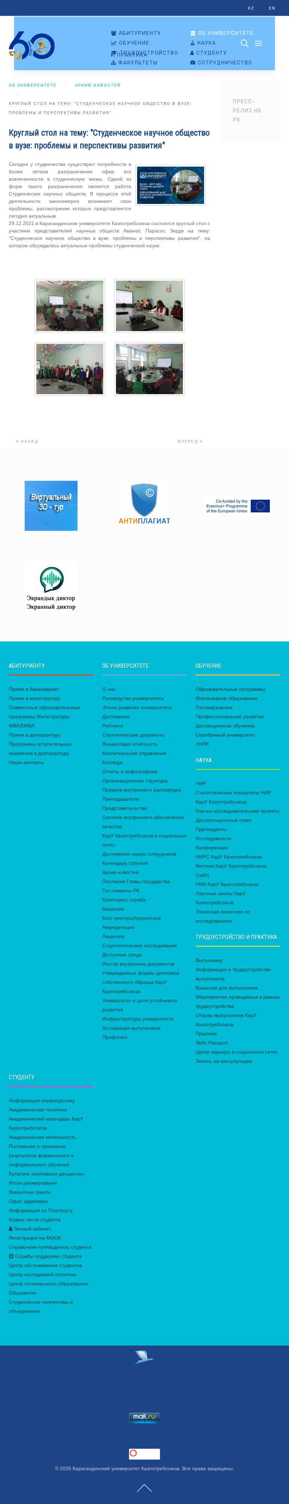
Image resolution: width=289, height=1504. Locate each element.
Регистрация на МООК (35, 1238)
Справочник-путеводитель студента (50, 1247)
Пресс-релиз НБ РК (247, 111)
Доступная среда (122, 954)
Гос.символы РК (120, 890)
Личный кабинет (31, 1228)
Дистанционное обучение (225, 725)
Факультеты (137, 63)
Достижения (116, 716)
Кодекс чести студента (35, 1219)
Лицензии (113, 936)
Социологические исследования (139, 945)
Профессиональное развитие (230, 716)
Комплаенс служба (124, 899)
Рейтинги (112, 725)
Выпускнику (209, 960)
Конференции (212, 847)
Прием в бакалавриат (34, 689)
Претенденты (211, 829)
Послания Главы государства (136, 881)
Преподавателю (121, 799)
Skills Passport (212, 1042)
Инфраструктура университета (137, 1018)
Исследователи (213, 838)
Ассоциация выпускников (131, 1028)
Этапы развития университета (137, 707)
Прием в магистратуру (35, 698)
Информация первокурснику (42, 1100)
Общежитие (22, 1292)
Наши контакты (26, 762)
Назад (28, 441)
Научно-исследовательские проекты (237, 811)
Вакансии (113, 909)
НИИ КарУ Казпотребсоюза (227, 884)
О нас (109, 689)
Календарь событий (125, 863)
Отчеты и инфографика (129, 771)
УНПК (202, 744)
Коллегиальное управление (134, 753)
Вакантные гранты (30, 1192)
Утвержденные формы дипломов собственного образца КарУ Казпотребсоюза (140, 982)
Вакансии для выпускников (227, 987)
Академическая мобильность (42, 1137)
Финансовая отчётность (129, 744)
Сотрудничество (224, 63)
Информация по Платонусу (41, 1210)
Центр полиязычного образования (48, 1283)
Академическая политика (38, 1109)
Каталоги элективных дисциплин (46, 1173)
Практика (206, 1033)
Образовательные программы (230, 689)
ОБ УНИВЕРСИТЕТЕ (225, 33)
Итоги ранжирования (33, 1183)
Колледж (112, 762)
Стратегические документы (133, 735)
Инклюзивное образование (227, 698)
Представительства (124, 808)
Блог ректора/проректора (131, 918)
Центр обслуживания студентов (45, 1265)
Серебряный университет (225, 735)
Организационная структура (134, 780)
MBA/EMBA (22, 725)
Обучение (133, 43)
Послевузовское (214, 707)
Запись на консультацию (224, 1061)
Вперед (189, 441)
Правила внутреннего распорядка (141, 790)
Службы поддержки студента (48, 1256)
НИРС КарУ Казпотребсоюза (229, 856)
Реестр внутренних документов (138, 964)
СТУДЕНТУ (211, 53)
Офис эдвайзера (28, 1201)
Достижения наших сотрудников (139, 854)
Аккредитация (118, 927)
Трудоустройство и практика (144, 54)
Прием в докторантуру (35, 735)
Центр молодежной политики (42, 1274)
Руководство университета (133, 698)
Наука (206, 43)
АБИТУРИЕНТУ (139, 33)
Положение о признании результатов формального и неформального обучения (41, 1155)
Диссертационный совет (224, 820)
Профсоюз (114, 1037)
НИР (201, 783)
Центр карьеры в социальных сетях (237, 1052)
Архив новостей (98, 85)
